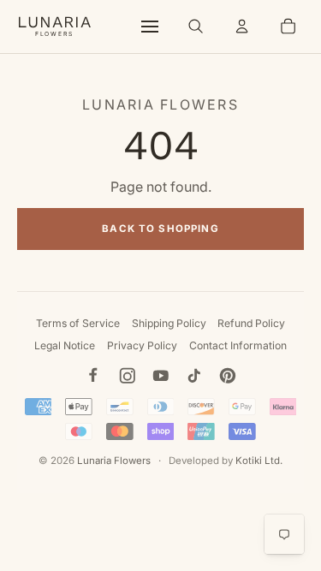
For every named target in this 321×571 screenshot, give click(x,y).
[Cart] (287, 26)
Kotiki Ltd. (258, 461)
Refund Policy (251, 323)
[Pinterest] (227, 375)
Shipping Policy (169, 323)
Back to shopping (160, 229)
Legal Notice (64, 345)
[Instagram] (127, 375)
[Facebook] (93, 375)
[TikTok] (194, 375)
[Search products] (196, 26)
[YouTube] (161, 375)
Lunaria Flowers (114, 461)
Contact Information (238, 345)
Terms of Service (78, 323)
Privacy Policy (142, 345)
